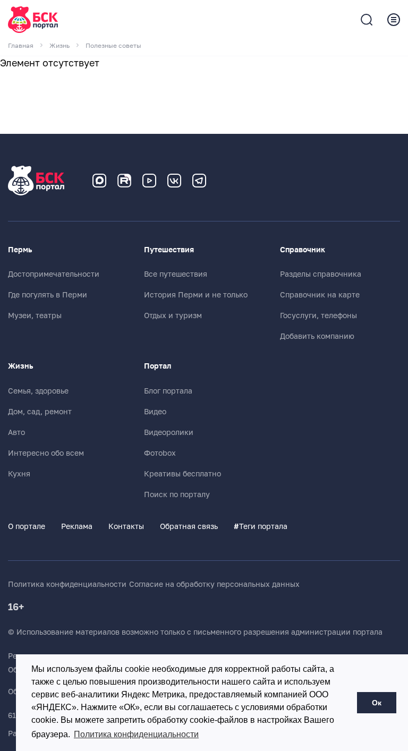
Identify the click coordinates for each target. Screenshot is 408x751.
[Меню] (393, 19)
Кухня (19, 474)
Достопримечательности (53, 274)
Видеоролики (168, 432)
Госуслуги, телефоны (318, 315)
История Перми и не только (196, 295)
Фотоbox (160, 453)
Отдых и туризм (173, 315)
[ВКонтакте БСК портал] (174, 180)
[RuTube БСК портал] (124, 180)
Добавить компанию (317, 336)
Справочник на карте (320, 295)
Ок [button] (376, 702)
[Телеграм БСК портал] (199, 180)
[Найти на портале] (367, 20)
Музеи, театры (35, 315)
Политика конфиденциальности (67, 584)
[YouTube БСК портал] (149, 180)
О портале (26, 526)
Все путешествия (175, 274)
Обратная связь (189, 526)
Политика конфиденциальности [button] (136, 734)
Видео (155, 411)
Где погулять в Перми (47, 295)
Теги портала (260, 526)
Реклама (76, 526)
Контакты (126, 526)
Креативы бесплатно (182, 474)
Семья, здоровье (38, 391)
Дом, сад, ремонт (40, 411)
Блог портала (168, 391)
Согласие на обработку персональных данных (214, 584)
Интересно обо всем (46, 453)
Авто (16, 432)
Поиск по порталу (177, 494)
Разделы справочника (320, 274)
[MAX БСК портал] (99, 180)
